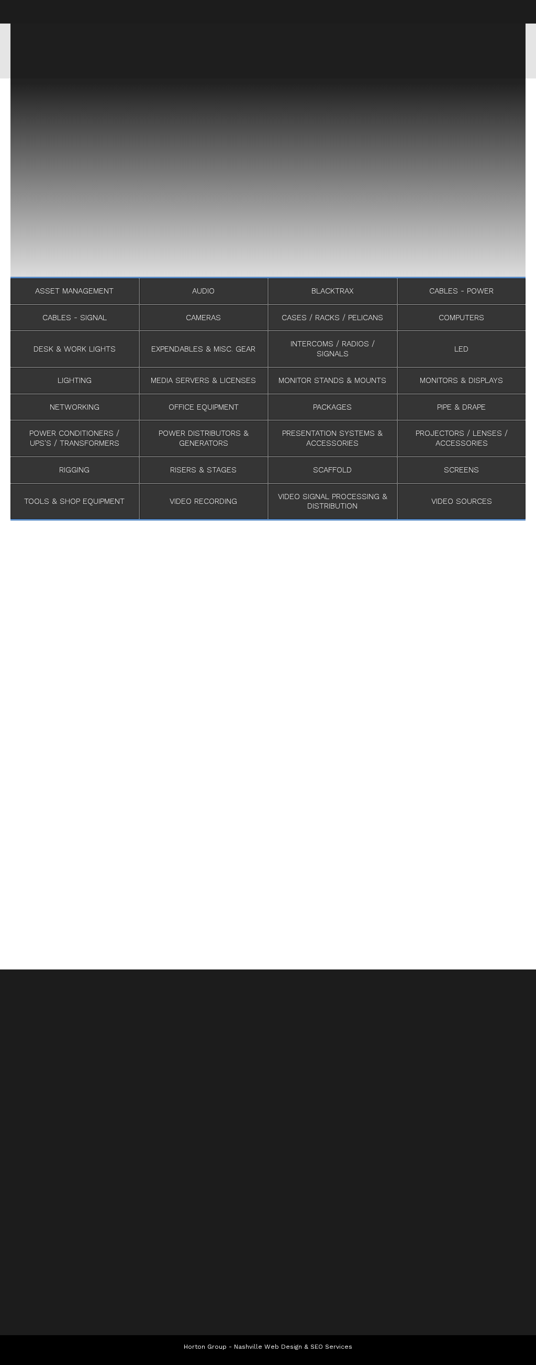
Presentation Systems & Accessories (332, 438)
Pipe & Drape (461, 407)
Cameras (203, 317)
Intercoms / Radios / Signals (333, 348)
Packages (332, 407)
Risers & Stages (203, 470)
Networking (74, 407)
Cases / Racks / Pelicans (332, 317)
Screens (461, 470)
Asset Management (74, 291)
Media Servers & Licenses (203, 380)
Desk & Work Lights (75, 349)
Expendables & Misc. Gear (203, 349)
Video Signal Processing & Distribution (332, 501)
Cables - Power (461, 291)
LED (461, 349)
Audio (203, 291)
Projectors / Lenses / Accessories (462, 438)
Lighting (75, 380)
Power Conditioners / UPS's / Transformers (74, 438)
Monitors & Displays (461, 380)
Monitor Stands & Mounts (332, 380)
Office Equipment (204, 407)
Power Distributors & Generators (204, 438)
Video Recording (203, 501)
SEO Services (331, 1346)
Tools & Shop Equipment (74, 501)
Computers (461, 317)
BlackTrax (332, 291)
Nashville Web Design (268, 1346)
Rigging (74, 470)
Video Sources (461, 501)
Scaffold (332, 470)
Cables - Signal (74, 317)
